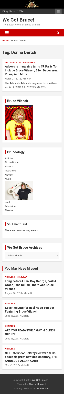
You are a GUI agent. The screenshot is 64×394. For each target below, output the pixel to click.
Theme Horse (36, 384)
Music (8, 178)
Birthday (10, 62)
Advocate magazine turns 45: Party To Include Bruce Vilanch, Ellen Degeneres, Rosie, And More (31, 70)
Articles (9, 158)
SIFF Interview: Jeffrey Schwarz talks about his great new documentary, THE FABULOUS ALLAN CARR (31, 356)
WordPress (43, 388)
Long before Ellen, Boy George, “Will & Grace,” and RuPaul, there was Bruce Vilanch (30, 285)
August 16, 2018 (13, 293)
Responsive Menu (58, 11)
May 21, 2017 (12, 365)
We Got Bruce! (18, 20)
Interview (21, 277)
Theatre (9, 210)
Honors (9, 166)
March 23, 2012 (13, 78)
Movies (9, 174)
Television (10, 206)
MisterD (27, 78)
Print (7, 202)
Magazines (28, 62)
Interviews (10, 170)
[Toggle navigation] (6, 32)
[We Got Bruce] (19, 107)
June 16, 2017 (12, 316)
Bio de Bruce (12, 162)
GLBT (18, 62)
